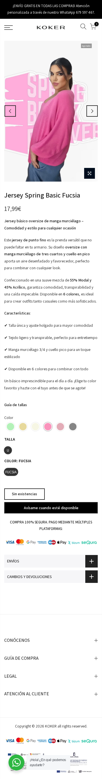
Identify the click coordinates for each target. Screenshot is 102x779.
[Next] (92, 111)
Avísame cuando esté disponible (51, 507)
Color (8, 417)
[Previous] (10, 111)
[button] (10, 426)
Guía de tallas (15, 404)
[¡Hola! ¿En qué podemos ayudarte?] (16, 762)
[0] (93, 27)
